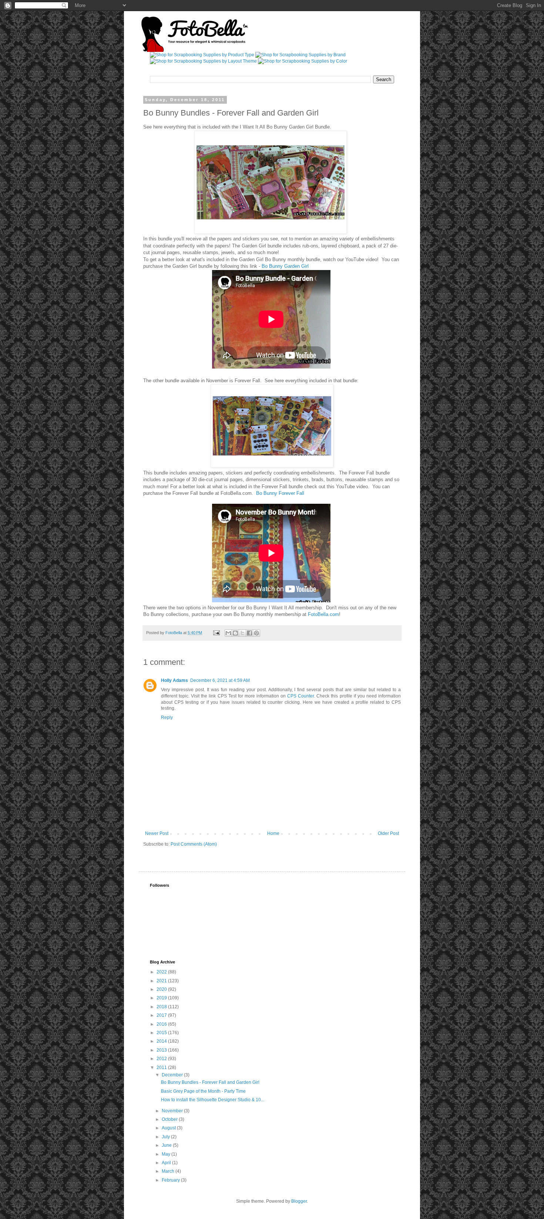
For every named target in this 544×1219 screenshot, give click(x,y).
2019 (162, 997)
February (171, 1180)
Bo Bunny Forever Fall (280, 493)
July (166, 1136)
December (173, 1075)
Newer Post (156, 833)
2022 (162, 972)
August (169, 1127)
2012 (162, 1058)
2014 (162, 1041)
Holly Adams (174, 680)
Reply (167, 717)
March (168, 1171)
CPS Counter (300, 696)
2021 (162, 980)
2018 (162, 1006)
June (167, 1145)
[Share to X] (242, 633)
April (167, 1162)
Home (273, 833)
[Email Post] (216, 632)
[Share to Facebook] (249, 633)
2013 (162, 1050)
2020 (162, 989)
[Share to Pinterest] (256, 633)
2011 (162, 1067)
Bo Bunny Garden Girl (285, 266)
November (173, 1110)
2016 (162, 1024)
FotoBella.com (323, 614)
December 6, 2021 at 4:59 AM (220, 680)
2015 (162, 1032)
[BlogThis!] (235, 633)
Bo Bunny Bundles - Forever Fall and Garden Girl (210, 1082)
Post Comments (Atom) (194, 844)
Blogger (299, 1201)
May (166, 1154)
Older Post (388, 833)
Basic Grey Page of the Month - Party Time (203, 1091)
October (170, 1119)
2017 (162, 1015)
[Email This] (228, 633)
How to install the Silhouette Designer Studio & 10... (212, 1099)
